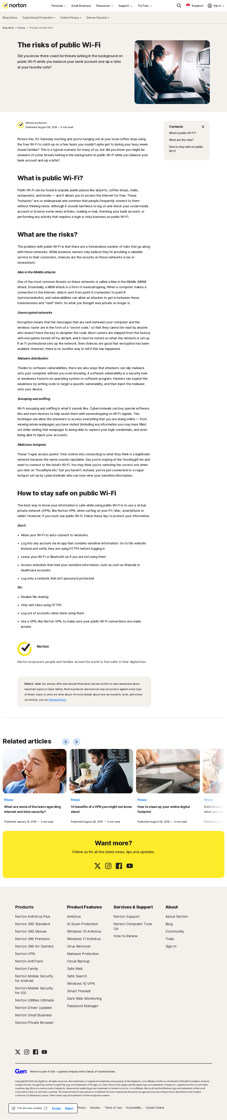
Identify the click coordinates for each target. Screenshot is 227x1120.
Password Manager (82, 1006)
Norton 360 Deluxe (31, 931)
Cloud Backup (78, 961)
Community (174, 931)
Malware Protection (83, 954)
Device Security (97, 17)
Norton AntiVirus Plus (32, 916)
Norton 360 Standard (32, 924)
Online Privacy (70, 17)
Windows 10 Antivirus (84, 931)
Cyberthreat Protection (37, 17)
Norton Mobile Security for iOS (34, 990)
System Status (155, 1107)
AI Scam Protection (82, 924)
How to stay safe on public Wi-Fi (186, 149)
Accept (56, 1108)
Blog (169, 924)
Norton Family (26, 969)
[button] (186, 126)
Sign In (170, 946)
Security (95, 1107)
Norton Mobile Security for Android (34, 978)
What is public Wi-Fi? (182, 133)
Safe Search (77, 976)
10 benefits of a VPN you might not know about (101, 809)
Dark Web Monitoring (84, 998)
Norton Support (127, 916)
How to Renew (125, 936)
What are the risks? (181, 140)
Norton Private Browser (34, 1022)
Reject (69, 1108)
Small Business (81, 5)
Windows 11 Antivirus (84, 939)
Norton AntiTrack (29, 961)
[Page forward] (76, 742)
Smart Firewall (79, 991)
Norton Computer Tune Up (133, 926)
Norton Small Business (33, 1015)
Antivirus (74, 916)
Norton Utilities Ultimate (34, 1000)
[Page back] (65, 742)
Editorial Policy (57, 699)
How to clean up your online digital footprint (163, 809)
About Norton (176, 916)
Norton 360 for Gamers (34, 946)
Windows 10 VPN (81, 983)
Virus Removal (78, 946)
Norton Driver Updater (33, 1008)
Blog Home (10, 17)
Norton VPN (25, 954)
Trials (169, 939)
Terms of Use (113, 1107)
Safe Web (75, 969)
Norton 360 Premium (32, 939)
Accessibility (133, 1107)
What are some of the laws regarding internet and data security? (32, 809)
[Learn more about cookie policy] (45, 1108)
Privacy (8, 799)
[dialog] (43, 1108)
